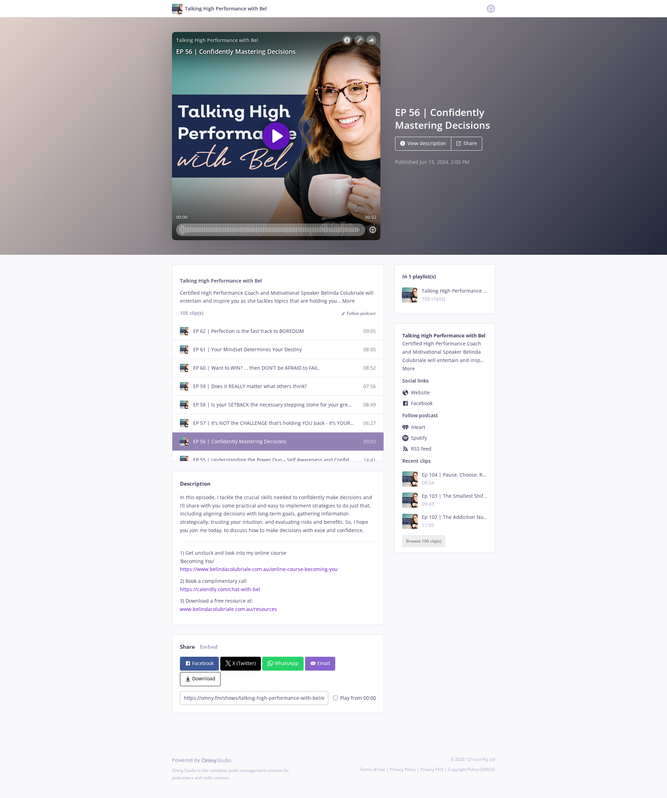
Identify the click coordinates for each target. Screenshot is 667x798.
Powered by (186, 760)
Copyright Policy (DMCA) (471, 769)
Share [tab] (187, 646)
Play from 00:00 (358, 698)
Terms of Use (372, 769)
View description (426, 143)
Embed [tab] (209, 646)
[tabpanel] (278, 553)
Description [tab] (195, 483)
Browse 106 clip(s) (424, 541)
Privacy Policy (403, 769)
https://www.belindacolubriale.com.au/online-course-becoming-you (259, 569)
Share (470, 143)
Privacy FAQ (431, 769)
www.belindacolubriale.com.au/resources (228, 609)
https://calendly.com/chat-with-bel (220, 589)
